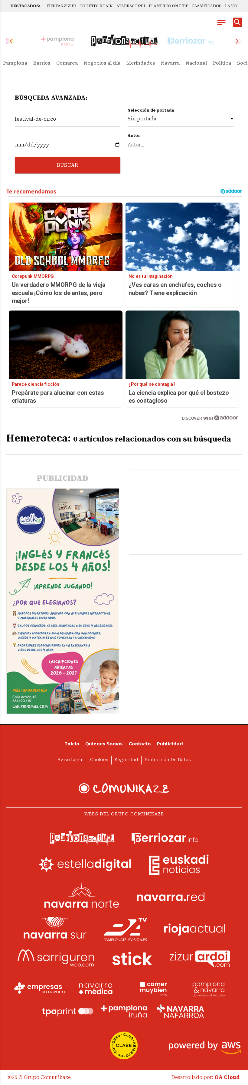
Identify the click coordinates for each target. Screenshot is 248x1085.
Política (222, 63)
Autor (134, 135)
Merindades (140, 63)
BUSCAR (67, 165)
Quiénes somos (103, 744)
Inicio (72, 744)
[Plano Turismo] (208, 988)
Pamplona (15, 63)
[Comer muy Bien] (152, 988)
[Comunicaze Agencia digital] (124, 788)
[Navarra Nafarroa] (180, 1011)
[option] (124, 41)
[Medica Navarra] (96, 988)
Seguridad (126, 759)
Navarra (170, 63)
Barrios (41, 63)
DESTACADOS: (25, 6)
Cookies (99, 759)
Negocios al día (102, 63)
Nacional (196, 63)
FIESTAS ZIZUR (61, 6)
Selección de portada (151, 110)
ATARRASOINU (130, 6)
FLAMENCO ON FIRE (168, 6)
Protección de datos (168, 759)
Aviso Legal (70, 759)
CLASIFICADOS (206, 6)
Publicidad (170, 744)
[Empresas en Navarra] (39, 988)
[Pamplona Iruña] (124, 1011)
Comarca (67, 63)
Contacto (140, 744)
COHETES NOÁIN (96, 6)
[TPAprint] (67, 1011)
